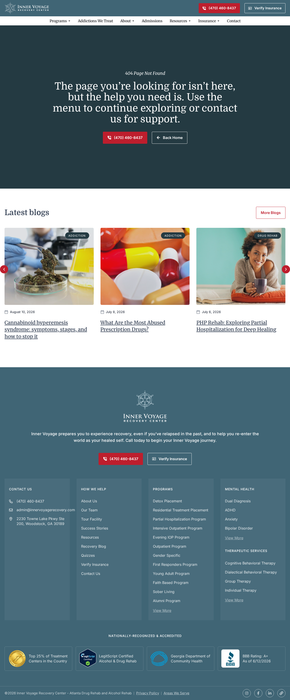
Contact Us (20, 489)
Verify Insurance (95, 564)
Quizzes (88, 555)
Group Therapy (238, 581)
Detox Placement (167, 501)
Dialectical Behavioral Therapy (251, 572)
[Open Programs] (69, 21)
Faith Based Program (170, 582)
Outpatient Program (169, 546)
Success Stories (94, 528)
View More (162, 610)
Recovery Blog (93, 546)
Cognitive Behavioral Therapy (250, 563)
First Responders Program (175, 564)
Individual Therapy (240, 590)
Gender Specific (166, 555)
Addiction (77, 235)
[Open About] (133, 21)
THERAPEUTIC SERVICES (246, 551)
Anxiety (231, 519)
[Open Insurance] (218, 21)
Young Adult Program (171, 573)
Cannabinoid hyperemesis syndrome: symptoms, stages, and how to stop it (46, 329)
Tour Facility (91, 519)
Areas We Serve (176, 693)
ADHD (230, 510)
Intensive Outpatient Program (177, 528)
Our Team (89, 510)
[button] (4, 269)
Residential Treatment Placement (180, 510)
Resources (90, 537)
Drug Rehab (268, 235)
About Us (89, 501)
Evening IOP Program (171, 537)
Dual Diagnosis (238, 501)
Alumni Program (166, 600)
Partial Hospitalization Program (179, 519)
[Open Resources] (189, 21)
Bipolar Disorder (239, 528)
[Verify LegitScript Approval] (87, 666)
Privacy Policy (147, 693)
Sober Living (163, 591)
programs (163, 489)
